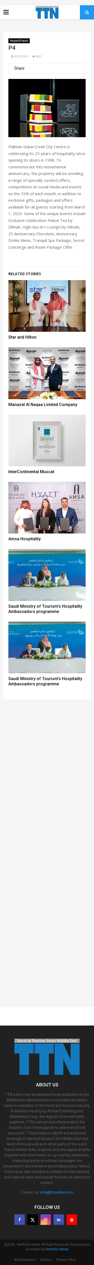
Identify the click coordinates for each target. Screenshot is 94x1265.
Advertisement (25, 1260)
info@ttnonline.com (56, 1192)
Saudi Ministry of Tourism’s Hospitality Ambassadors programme (45, 609)
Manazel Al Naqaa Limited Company (42, 404)
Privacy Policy (66, 1260)
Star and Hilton (22, 337)
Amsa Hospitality (24, 538)
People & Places (19, 40)
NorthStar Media (57, 1249)
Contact (46, 1260)
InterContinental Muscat (31, 471)
